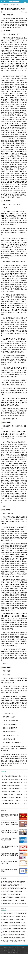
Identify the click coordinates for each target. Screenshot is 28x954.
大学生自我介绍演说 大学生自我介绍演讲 (13, 900)
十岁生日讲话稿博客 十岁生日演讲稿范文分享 (14, 913)
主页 (7, 4)
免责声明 (11, 947)
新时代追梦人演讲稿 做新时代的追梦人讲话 (14, 941)
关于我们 (6, 947)
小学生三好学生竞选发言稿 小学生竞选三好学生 (15, 937)
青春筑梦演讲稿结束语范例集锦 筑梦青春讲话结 (15, 925)
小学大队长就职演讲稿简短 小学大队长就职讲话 (15, 931)
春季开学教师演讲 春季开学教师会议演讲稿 (12, 803)
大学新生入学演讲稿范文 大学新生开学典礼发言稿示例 (12, 779)
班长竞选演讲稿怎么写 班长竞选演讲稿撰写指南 (15, 882)
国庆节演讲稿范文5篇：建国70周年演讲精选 (14, 934)
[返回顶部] (24, 895)
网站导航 (22, 947)
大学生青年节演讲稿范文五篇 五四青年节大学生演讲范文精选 (12, 797)
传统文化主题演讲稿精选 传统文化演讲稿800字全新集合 (12, 785)
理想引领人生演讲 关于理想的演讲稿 (12, 885)
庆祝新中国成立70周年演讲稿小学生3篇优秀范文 (15, 903)
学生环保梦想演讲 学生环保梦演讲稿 (11, 800)
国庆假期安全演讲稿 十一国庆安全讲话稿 (13, 919)
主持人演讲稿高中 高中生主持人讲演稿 (12, 794)
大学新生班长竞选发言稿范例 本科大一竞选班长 (15, 922)
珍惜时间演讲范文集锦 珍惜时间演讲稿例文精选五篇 (12, 782)
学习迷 (3, 1)
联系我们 (17, 947)
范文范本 (12, 4)
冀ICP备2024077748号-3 (14, 952)
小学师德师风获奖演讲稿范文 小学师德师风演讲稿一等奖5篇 (12, 791)
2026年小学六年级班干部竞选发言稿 (12, 891)
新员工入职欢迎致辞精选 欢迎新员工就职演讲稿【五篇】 (12, 788)
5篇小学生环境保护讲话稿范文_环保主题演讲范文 (12, 776)
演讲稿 (17, 4)
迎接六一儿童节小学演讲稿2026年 (11, 894)
